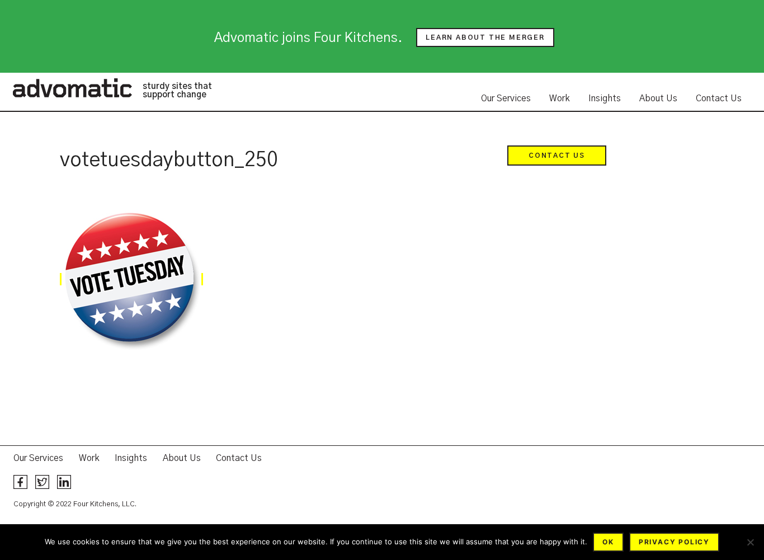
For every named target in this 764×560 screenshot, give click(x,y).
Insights (604, 98)
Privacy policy (674, 542)
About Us (658, 98)
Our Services (506, 98)
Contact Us (719, 98)
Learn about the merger (485, 37)
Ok (608, 542)
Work (559, 98)
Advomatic (72, 88)
